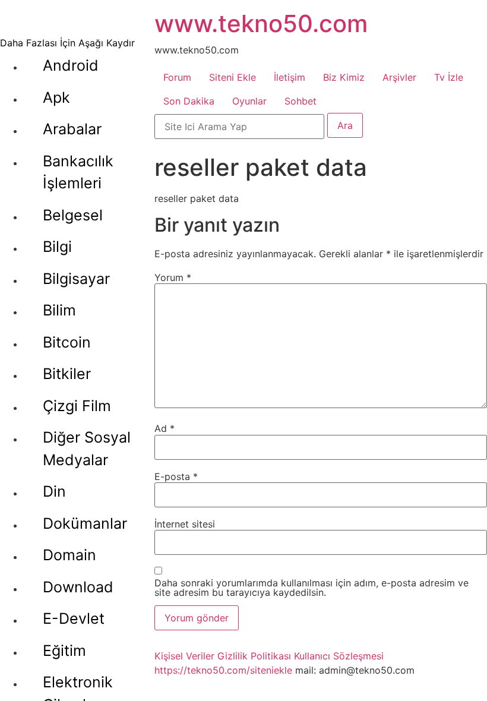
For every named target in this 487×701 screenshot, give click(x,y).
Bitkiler (67, 374)
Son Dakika (188, 101)
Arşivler (399, 77)
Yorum (172, 277)
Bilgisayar (76, 279)
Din (54, 491)
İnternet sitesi (184, 524)
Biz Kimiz (344, 77)
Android (71, 65)
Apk (56, 97)
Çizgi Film (77, 406)
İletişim (289, 77)
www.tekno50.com (261, 23)
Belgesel (73, 215)
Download (78, 587)
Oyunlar (249, 101)
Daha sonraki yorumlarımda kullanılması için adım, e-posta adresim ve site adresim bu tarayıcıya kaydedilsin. (311, 587)
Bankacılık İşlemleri (78, 172)
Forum (177, 77)
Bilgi (57, 246)
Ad (164, 428)
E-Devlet (74, 618)
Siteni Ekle (232, 77)
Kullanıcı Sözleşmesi (339, 656)
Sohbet (300, 101)
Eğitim (64, 650)
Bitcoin (67, 342)
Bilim (59, 310)
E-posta (176, 476)
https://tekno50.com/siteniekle (223, 670)
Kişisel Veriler (184, 656)
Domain (69, 555)
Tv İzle (448, 77)
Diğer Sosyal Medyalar (87, 448)
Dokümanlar (85, 523)
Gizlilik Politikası (254, 656)
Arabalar (72, 129)
